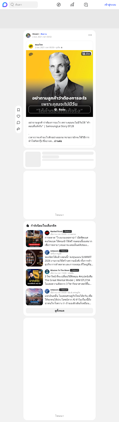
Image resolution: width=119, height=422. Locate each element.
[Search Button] (12, 4)
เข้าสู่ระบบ (110, 4)
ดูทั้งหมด (59, 310)
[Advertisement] (59, 19)
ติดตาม (44, 34)
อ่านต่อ (58, 141)
